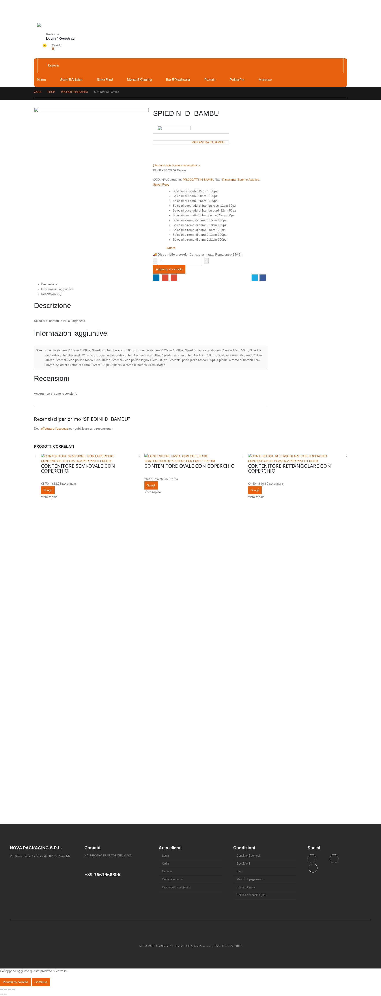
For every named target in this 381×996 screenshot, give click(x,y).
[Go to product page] (90, 455)
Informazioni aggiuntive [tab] (57, 289)
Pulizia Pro (237, 79)
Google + (165, 277)
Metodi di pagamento (250, 879)
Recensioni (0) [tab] (51, 294)
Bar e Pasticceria (178, 79)
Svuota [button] (170, 248)
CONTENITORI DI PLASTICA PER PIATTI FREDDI (76, 461)
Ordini (166, 863)
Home (41, 79)
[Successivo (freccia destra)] (5, 994)
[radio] (219, 191)
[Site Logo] (70, 25)
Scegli (48, 490)
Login (165, 855)
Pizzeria (209, 79)
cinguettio (255, 277)
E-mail (174, 277)
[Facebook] (334, 858)
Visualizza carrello (15, 982)
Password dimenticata (176, 887)
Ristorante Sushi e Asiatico (240, 179)
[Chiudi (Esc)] (13, 989)
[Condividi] (9, 989)
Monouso (265, 79)
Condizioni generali (249, 855)
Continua (41, 982)
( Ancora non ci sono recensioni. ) (176, 165)
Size (156, 189)
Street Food (105, 79)
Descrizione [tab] (49, 284)
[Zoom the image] (190, 937)
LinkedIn (156, 277)
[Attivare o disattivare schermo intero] (5, 989)
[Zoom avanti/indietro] (1, 989)
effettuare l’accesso (54, 428)
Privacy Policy (246, 887)
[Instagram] (312, 858)
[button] (40, 29)
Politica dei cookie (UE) (252, 895)
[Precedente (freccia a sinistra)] (1, 994)
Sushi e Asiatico (71, 79)
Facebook (263, 277)
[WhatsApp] (313, 868)
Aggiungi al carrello (169, 269)
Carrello (167, 871)
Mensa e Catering (139, 79)
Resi (239, 871)
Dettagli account (172, 879)
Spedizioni (243, 863)
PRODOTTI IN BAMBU (199, 179)
